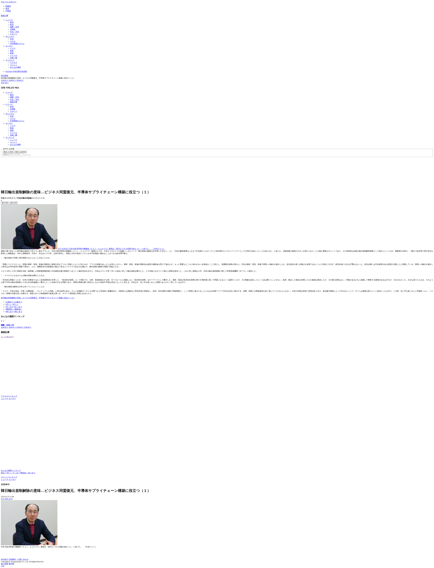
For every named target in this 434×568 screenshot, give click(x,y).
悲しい (9, 473)
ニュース (9, 20)
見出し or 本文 (8, 152)
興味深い (24, 473)
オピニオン (9, 36)
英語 (7, 8)
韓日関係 (4, 76)
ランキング (9, 60)
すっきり (16, 473)
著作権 (11, 564)
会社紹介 (4, 559)
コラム (12, 41)
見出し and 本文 (20, 152)
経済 (12, 25)
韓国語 (8, 6)
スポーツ (13, 34)
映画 (12, 53)
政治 (12, 22)
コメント (13, 65)
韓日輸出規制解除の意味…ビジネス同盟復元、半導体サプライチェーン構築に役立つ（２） (38, 298)
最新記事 (4, 16)
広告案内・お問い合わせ (18, 559)
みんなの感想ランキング (11, 470)
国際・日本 (14, 27)
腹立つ (3, 473)
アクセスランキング (9, 396)
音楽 (12, 51)
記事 (7, 325)
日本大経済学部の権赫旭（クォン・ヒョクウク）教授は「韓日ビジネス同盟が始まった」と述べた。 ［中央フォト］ (117, 249)
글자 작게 (5, 203)
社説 (12, 39)
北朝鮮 (12, 29)
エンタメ (9, 46)
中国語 (8, 11)
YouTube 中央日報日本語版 (16, 71)
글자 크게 (13, 203)
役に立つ (31, 473)
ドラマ (12, 48)
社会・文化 (14, 32)
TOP (2, 566)
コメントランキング (9, 477)
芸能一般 (13, 58)
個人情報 (4, 564)
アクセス (13, 63)
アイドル (13, 55)
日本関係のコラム (17, 44)
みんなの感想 (15, 67)
